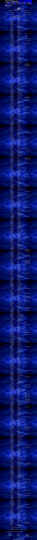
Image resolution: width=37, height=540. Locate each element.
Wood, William (11, 520)
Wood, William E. (12, 521)
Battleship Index (9, 535)
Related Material (27, 535)
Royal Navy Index (18, 535)
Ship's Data (18, 534)
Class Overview (9, 534)
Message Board (27, 534)
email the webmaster (20, 531)
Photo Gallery (9, 533)
